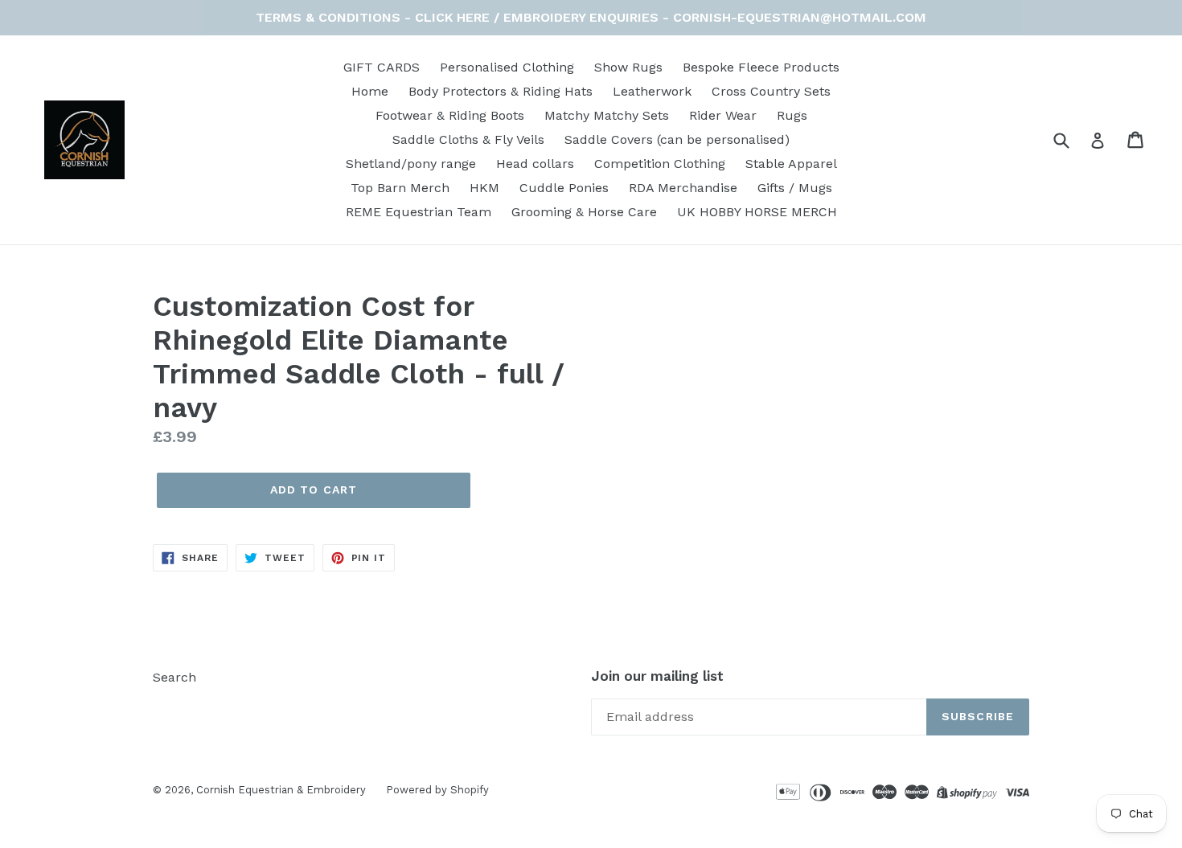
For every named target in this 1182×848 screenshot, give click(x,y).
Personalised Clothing (507, 67)
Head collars (535, 163)
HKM (484, 187)
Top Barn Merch (400, 187)
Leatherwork (652, 91)
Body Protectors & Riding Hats (500, 91)
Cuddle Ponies (564, 187)
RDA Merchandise (683, 187)
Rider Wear (723, 115)
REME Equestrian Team (418, 211)
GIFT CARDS (381, 67)
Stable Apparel (791, 163)
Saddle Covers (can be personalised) (677, 139)
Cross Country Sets (771, 91)
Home (369, 91)
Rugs (792, 115)
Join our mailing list (657, 676)
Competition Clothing (659, 163)
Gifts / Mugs (794, 187)
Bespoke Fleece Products (761, 67)
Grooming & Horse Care (584, 211)
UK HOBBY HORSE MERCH (757, 211)
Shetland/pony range (411, 163)
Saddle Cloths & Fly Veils (468, 139)
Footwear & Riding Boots (450, 115)
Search (174, 677)
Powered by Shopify (437, 790)
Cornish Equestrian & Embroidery (281, 790)
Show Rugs (628, 67)
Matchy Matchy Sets (606, 115)
